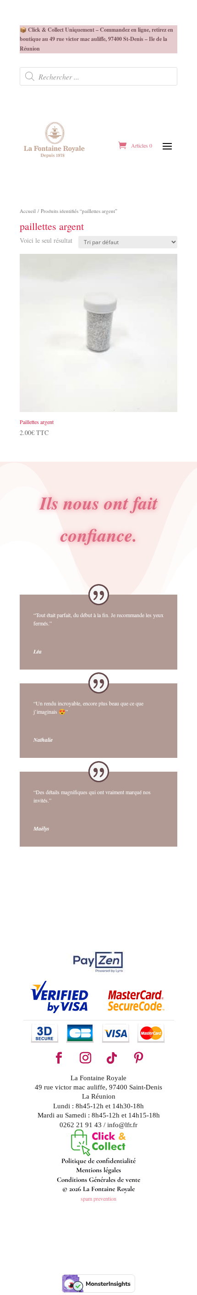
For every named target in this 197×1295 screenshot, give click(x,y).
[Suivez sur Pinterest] (138, 1058)
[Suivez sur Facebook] (58, 1058)
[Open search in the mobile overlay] (98, 76)
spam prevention (98, 1198)
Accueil (28, 210)
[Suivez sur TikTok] (111, 1058)
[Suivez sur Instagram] (85, 1058)
